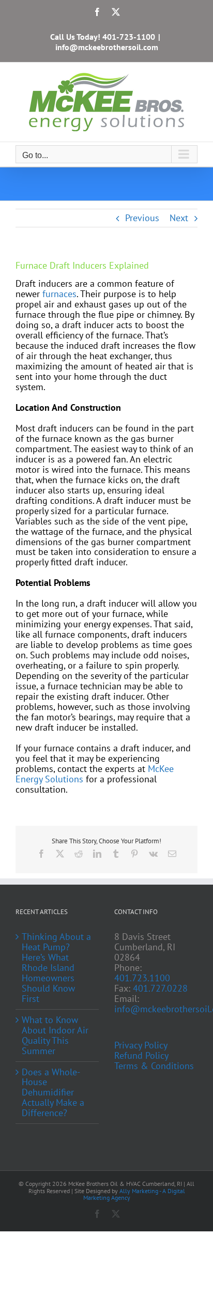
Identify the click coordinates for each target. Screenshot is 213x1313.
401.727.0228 (160, 988)
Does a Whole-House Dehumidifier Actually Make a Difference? (53, 1093)
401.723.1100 (142, 978)
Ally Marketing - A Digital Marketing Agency (134, 1194)
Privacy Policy (141, 1045)
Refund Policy (141, 1056)
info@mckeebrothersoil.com (106, 47)
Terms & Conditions (154, 1066)
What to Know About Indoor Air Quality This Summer (55, 1035)
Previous (142, 218)
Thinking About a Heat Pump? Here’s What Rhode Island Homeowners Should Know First (56, 968)
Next (179, 218)
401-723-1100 (128, 37)
